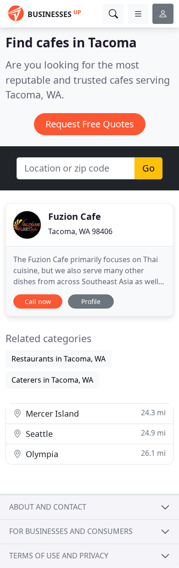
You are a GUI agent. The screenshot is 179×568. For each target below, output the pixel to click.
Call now (38, 301)
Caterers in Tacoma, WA (52, 380)
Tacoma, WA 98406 (80, 231)
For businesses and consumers (71, 531)
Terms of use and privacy (58, 556)
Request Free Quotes (89, 124)
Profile (91, 301)
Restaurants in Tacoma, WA (58, 359)
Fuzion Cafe (74, 216)
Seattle (94, 433)
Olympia (94, 453)
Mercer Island (94, 413)
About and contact (47, 507)
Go (148, 168)
